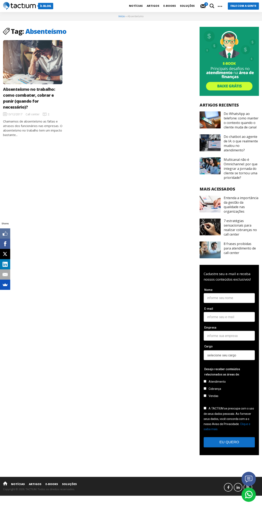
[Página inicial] (5, 483)
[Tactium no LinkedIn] (238, 487)
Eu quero (229, 442)
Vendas (213, 396)
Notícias (136, 6)
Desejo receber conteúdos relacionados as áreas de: (222, 371)
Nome (208, 289)
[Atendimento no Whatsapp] (249, 495)
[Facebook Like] (5, 233)
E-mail (208, 308)
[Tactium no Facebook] (228, 487)
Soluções (187, 6)
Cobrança (214, 388)
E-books (169, 6)
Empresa (210, 327)
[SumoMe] (5, 285)
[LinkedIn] (5, 264)
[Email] (5, 274)
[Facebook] (5, 244)
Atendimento (217, 381)
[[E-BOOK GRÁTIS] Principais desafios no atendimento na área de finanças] (229, 61)
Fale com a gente (243, 6)
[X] (5, 254)
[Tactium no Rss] (248, 487)
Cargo (208, 346)
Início (122, 16)
